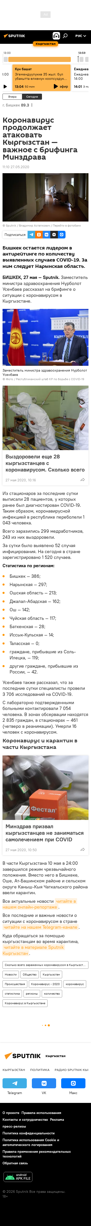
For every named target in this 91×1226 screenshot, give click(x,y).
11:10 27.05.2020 (16, 167)
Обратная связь (15, 1163)
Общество (30, 974)
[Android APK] (18, 1177)
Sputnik (11, 225)
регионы (32, 993)
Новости (11, 974)
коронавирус (75, 984)
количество (52, 993)
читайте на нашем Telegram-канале (40, 927)
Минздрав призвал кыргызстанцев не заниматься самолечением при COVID (45, 833)
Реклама (57, 1119)
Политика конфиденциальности (29, 1133)
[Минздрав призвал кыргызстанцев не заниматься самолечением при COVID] (45, 787)
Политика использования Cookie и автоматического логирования (31, 1142)
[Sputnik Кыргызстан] (15, 37)
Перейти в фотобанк (67, 225)
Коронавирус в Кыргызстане (25, 1003)
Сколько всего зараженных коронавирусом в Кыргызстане (46, 965)
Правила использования (41, 1112)
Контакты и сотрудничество (25, 1119)
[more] (83, 480)
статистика (12, 993)
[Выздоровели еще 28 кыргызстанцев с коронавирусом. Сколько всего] (45, 418)
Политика (40, 1069)
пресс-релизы (14, 1126)
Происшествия (15, 984)
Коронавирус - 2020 (45, 984)
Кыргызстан (51, 974)
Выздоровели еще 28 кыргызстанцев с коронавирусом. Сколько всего (45, 463)
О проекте (11, 1112)
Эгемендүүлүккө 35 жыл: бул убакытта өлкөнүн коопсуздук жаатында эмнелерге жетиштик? (39, 80)
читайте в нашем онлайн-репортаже (40, 904)
